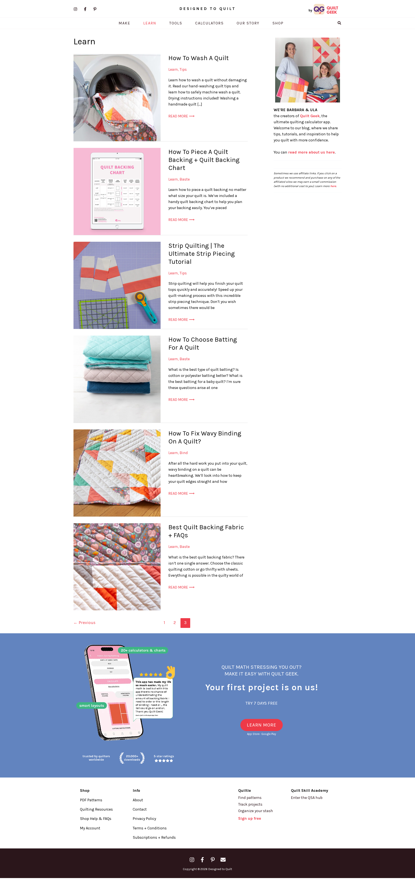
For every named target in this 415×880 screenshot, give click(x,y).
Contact (140, 809)
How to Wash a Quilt (198, 58)
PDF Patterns (91, 800)
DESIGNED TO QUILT (207, 8)
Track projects (250, 804)
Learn (173, 69)
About (138, 800)
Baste (185, 179)
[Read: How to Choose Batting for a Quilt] (117, 378)
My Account (90, 828)
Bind (184, 452)
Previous (84, 622)
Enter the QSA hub (306, 797)
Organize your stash (255, 810)
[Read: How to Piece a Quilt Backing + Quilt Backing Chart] (117, 191)
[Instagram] (75, 9)
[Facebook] (85, 9)
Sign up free (249, 818)
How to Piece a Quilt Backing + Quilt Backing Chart (203, 160)
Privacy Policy (144, 818)
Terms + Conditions (150, 828)
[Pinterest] (95, 9)
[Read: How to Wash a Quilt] (117, 97)
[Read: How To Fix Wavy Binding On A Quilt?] (117, 472)
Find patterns (250, 797)
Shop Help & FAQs (95, 818)
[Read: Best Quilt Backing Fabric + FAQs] (117, 566)
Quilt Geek (310, 116)
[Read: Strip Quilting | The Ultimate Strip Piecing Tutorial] (117, 285)
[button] (340, 23)
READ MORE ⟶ (181, 116)
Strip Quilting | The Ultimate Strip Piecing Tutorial (201, 254)
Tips (183, 69)
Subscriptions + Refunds (154, 837)
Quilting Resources (96, 809)
